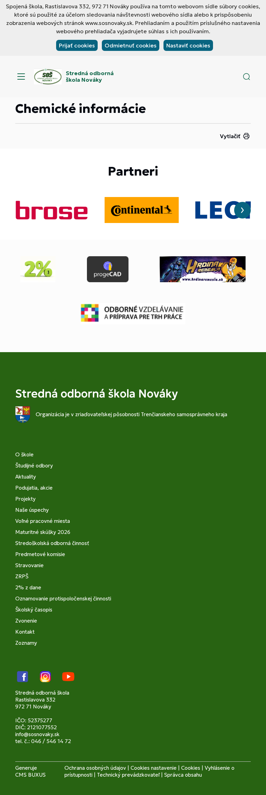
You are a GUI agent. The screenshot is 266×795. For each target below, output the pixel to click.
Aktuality (25, 476)
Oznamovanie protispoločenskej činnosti (63, 598)
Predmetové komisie (40, 554)
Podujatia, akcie (34, 487)
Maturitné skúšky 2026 (42, 532)
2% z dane (28, 587)
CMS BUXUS (30, 774)
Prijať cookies (77, 45)
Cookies (190, 768)
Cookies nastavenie (154, 768)
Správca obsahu (183, 774)
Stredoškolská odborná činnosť (52, 543)
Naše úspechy (32, 510)
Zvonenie (26, 620)
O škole (24, 454)
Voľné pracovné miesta (42, 521)
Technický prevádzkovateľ (128, 774)
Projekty (25, 498)
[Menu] (21, 76)
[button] (246, 76)
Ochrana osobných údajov (95, 768)
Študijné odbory (34, 465)
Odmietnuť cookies (131, 45)
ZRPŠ (21, 576)
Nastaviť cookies (188, 45)
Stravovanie (29, 565)
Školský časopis (33, 609)
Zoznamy (26, 643)
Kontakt (25, 631)
